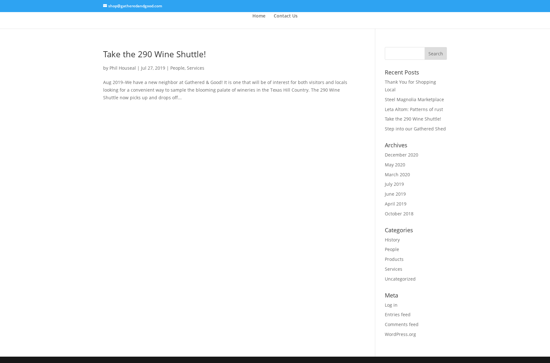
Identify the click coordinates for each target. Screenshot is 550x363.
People (177, 68)
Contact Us (286, 16)
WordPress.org (400, 334)
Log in (391, 305)
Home (258, 16)
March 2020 (397, 174)
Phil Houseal (122, 68)
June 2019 (395, 194)
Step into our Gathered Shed (415, 129)
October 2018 (399, 214)
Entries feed (398, 314)
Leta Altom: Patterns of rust (414, 109)
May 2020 (395, 165)
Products (394, 259)
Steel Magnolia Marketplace (414, 99)
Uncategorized (400, 279)
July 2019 (394, 184)
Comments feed (402, 324)
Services (195, 68)
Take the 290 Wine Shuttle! (154, 54)
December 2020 (401, 155)
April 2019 (395, 204)
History (392, 240)
